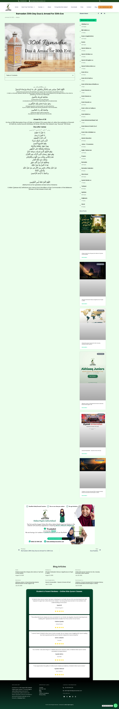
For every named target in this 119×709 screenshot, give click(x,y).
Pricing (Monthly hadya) (61, 7)
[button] (100, 1)
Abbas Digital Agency (69, 704)
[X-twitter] (67, 696)
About (49, 7)
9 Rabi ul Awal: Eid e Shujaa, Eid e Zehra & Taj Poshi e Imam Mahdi (92, 254)
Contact (89, 7)
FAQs (81, 7)
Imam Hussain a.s (79, 580)
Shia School (77, 569)
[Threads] (75, 696)
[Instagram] (72, 696)
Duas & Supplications (49, 580)
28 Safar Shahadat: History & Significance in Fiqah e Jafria (92, 300)
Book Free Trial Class (27, 7)
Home (16, 7)
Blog (96, 7)
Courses (40, 7)
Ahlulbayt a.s (48, 569)
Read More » (84, 257)
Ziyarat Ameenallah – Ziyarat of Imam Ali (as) (91, 450)
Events (16, 569)
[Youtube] (70, 696)
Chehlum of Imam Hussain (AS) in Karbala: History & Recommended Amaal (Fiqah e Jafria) (92, 492)
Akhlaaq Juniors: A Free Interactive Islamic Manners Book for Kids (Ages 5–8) (92, 404)
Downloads (74, 7)
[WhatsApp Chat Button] (115, 705)
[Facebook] (64, 696)
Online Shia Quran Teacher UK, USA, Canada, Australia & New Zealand (91, 344)
